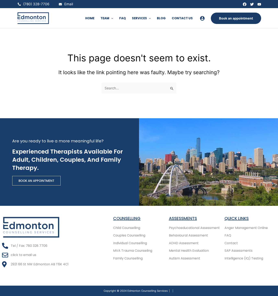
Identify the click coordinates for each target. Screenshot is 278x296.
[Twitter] (252, 4)
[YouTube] (259, 4)
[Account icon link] (202, 18)
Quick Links (236, 218)
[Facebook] (244, 4)
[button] (111, 18)
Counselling (126, 218)
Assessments (183, 218)
